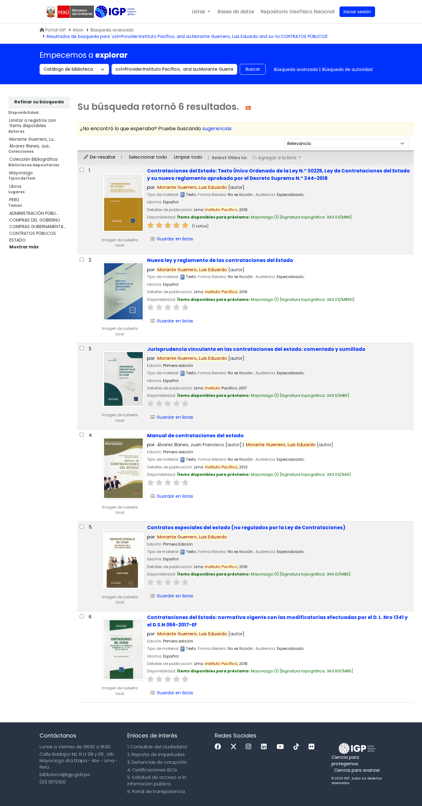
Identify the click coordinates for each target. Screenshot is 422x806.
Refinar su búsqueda (39, 102)
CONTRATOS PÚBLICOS (32, 233)
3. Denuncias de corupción (157, 762)
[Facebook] (219, 747)
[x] (235, 747)
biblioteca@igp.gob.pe (65, 774)
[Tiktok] (297, 747)
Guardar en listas (174, 239)
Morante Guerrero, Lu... (32, 139)
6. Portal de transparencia (156, 791)
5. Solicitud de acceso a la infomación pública (156, 780)
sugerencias (217, 128)
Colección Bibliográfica (33, 159)
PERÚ (14, 200)
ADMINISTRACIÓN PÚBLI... (33, 213)
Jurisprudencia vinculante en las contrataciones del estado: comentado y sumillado (256, 349)
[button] (201, 11)
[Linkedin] (265, 747)
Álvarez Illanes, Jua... (30, 146)
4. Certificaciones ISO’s (152, 770)
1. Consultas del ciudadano (157, 747)
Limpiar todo (188, 157)
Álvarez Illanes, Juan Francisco (199, 445)
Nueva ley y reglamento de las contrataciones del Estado (220, 260)
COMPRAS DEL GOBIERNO (34, 220)
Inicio (78, 30)
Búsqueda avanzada (112, 30)
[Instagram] (250, 747)
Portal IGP (55, 30)
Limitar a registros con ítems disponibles (32, 123)
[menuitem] (297, 11)
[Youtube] (281, 747)
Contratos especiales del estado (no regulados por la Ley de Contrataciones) (246, 527)
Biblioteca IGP (116, 12)
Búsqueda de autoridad (347, 69)
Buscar (253, 69)
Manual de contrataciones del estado (195, 435)
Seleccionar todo (148, 157)
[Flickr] (313, 747)
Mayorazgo (21, 173)
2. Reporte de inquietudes (156, 754)
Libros (15, 186)
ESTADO (17, 240)
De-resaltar (102, 157)
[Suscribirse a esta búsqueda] (248, 107)
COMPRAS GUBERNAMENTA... (37, 227)
